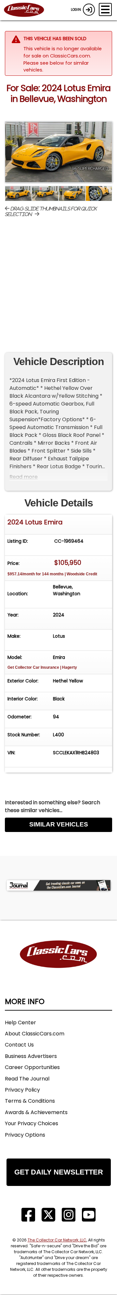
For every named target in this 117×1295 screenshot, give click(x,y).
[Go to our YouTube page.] (89, 1215)
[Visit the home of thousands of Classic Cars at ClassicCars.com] (28, 10)
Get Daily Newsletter (58, 1172)
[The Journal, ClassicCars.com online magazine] (58, 885)
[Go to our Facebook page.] (28, 1215)
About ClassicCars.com (34, 1033)
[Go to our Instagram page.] (68, 1215)
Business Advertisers (31, 1056)
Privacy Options (25, 1135)
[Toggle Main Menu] (105, 9)
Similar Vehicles (58, 824)
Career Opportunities (32, 1067)
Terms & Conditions (30, 1101)
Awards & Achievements (36, 1112)
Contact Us (19, 1044)
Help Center (20, 1022)
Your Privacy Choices (31, 1123)
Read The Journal (27, 1078)
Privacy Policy (22, 1090)
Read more (23, 477)
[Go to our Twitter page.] (48, 1215)
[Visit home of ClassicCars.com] (58, 964)
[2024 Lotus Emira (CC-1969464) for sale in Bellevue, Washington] (58, 152)
